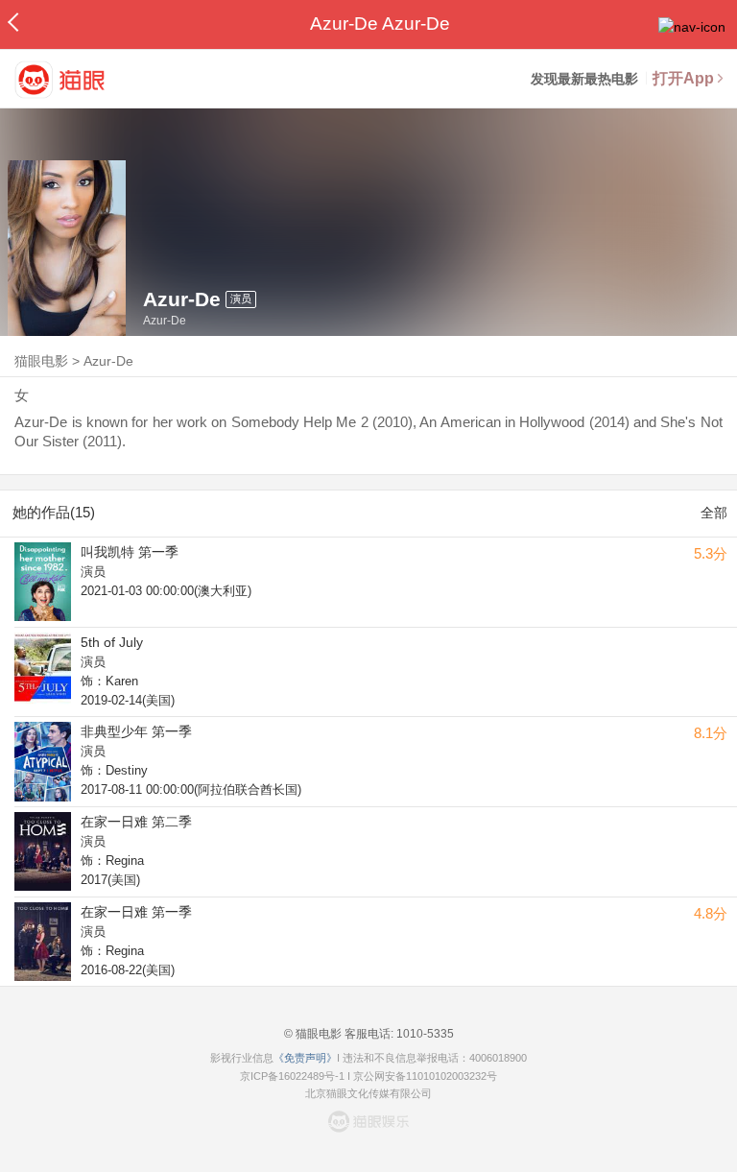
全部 (714, 512)
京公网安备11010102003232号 (425, 1076)
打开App (683, 78)
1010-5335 (423, 1033)
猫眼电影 (41, 361)
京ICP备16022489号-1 (292, 1076)
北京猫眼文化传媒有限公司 (368, 1093)
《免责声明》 (305, 1058)
